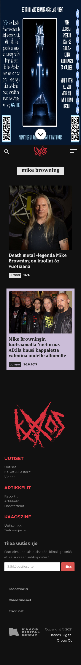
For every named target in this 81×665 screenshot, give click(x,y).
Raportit (11, 496)
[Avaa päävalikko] (73, 151)
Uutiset (10, 467)
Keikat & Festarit (17, 472)
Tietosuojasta (15, 530)
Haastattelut (14, 506)
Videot (9, 477)
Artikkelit (11, 501)
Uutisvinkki (13, 525)
